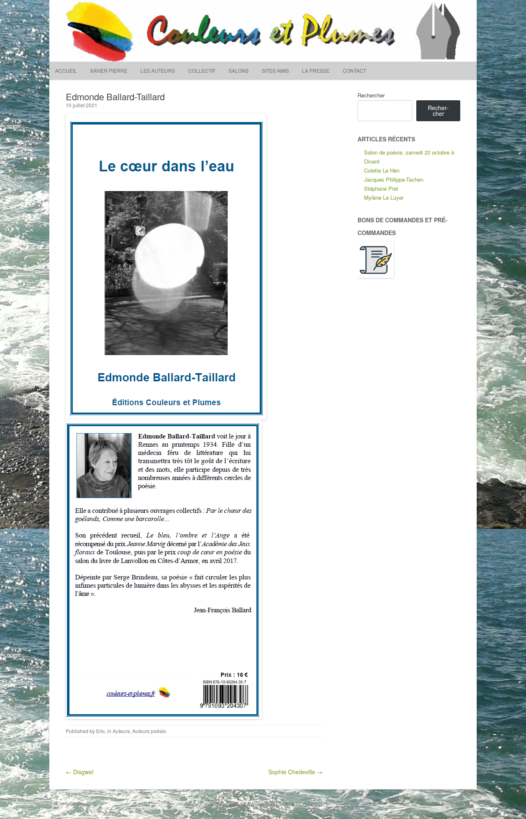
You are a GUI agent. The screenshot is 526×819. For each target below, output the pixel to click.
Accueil (66, 70)
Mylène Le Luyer (384, 197)
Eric (100, 730)
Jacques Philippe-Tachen (393, 179)
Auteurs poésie (149, 730)
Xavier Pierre (108, 70)
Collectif (201, 70)
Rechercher (371, 95)
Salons (238, 70)
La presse (316, 70)
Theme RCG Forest (300, 804)
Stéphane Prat (381, 188)
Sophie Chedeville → (295, 772)
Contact (354, 70)
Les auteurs (158, 70)
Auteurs (121, 730)
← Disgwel (79, 772)
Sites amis (275, 70)
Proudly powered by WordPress (239, 804)
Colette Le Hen (381, 170)
